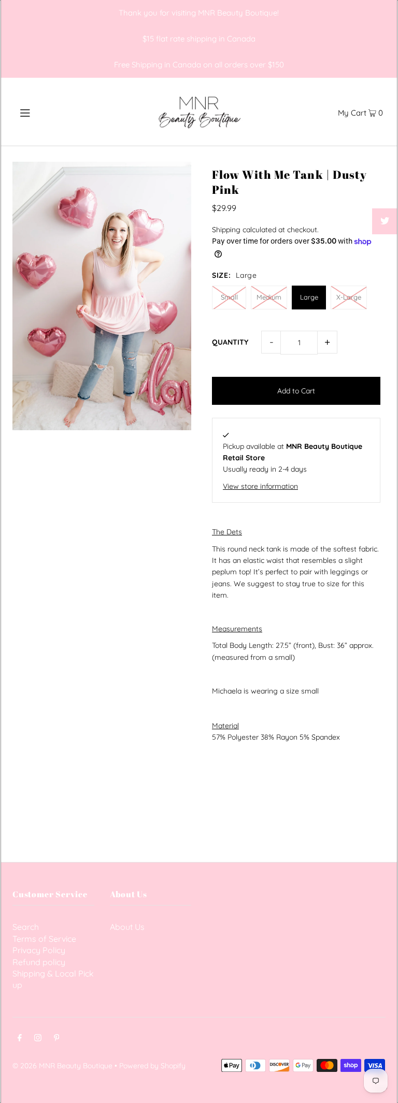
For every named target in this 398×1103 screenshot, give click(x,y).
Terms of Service (44, 939)
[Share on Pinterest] (385, 247)
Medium (269, 297)
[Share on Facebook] (385, 195)
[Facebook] (20, 1038)
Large (309, 297)
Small (229, 297)
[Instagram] (37, 1038)
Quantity (230, 342)
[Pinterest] (57, 1038)
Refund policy (38, 962)
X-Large (348, 297)
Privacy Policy (38, 950)
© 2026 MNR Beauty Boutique (62, 1065)
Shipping (226, 229)
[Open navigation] (45, 111)
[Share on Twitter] (385, 221)
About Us (127, 927)
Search (25, 927)
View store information (260, 486)
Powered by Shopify (152, 1065)
